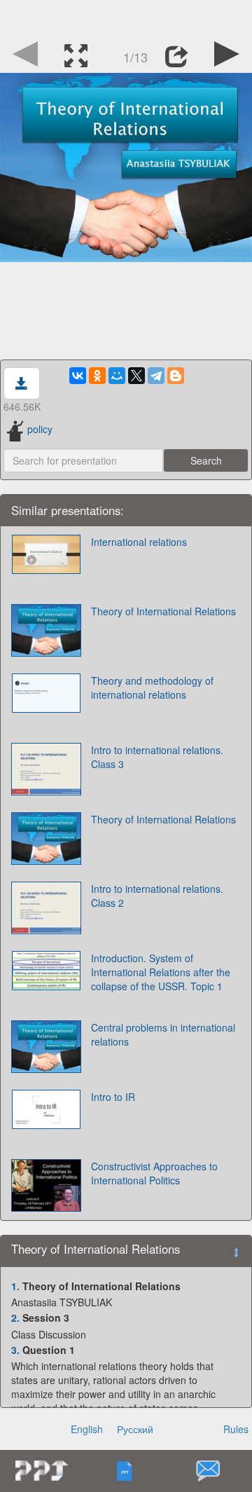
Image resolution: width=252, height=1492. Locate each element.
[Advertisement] (126, 17)
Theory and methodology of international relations (152, 687)
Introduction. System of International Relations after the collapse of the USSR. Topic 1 (160, 972)
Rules (235, 1429)
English (87, 1429)
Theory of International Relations (163, 611)
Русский (135, 1429)
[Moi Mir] (116, 375)
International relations (139, 542)
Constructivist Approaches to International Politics (154, 1173)
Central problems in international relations (163, 1034)
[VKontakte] (77, 375)
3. (15, 1350)
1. (15, 1286)
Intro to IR (113, 1097)
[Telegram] (156, 375)
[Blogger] (175, 375)
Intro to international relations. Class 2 (157, 896)
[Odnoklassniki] (97, 375)
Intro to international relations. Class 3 (157, 757)
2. (15, 1317)
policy (39, 429)
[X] (136, 375)
